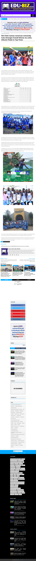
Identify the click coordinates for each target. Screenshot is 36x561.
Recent (12, 348)
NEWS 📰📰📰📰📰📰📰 (15, 426)
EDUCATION (13, 415)
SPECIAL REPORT (14, 443)
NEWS (19, 424)
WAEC (12, 446)
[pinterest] (15, 453)
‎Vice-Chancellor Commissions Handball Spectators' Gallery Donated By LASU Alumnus (29, 274)
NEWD (12, 424)
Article (12, 406)
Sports (19, 443)
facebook (29, 279)
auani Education (18, 406)
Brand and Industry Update (16, 409)
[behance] (21, 453)
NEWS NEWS (22, 426)
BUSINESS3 (13, 412)
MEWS (12, 423)
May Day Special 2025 (15, 471)
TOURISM (21, 445)
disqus (18, 279)
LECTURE (23, 468)
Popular (18, 348)
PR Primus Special (14, 437)
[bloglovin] (17, 453)
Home (2, 32)
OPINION (16, 485)
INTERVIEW (19, 415)
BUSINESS (20, 463)
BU (23, 409)
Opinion (12, 485)
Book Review (13, 407)
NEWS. (12, 427)
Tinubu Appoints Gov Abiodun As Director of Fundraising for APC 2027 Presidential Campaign (20, 513)
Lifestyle (17, 469)
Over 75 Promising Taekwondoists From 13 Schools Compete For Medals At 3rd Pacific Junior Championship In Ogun (6, 274)
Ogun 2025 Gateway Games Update (18, 434)
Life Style (12, 469)
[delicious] (24, 453)
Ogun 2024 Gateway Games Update (16, 432)
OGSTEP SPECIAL (14, 429)
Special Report (21, 491)
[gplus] (14, 453)
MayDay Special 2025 (15, 421)
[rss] (20, 453)
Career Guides (19, 412)
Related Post (3, 263)
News (16, 424)
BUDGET (12, 463)
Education (13, 466)
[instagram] (23, 453)
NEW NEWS (19, 423)
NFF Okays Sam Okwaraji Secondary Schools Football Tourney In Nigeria (20, 549)
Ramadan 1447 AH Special (15, 488)
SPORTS (12, 445)
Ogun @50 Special (14, 430)
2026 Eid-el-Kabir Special (16, 404)
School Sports (21, 440)
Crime (23, 465)
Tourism (16, 445)
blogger (6, 279)
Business (16, 463)
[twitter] (12, 453)
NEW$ (23, 423)
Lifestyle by (13, 418)
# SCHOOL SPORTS (6, 241)
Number (16, 427)
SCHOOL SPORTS (7, 32)
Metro (21, 421)
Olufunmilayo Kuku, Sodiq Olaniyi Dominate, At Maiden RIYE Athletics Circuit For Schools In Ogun (17, 274)
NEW (15, 423)
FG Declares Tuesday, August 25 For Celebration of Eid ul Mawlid (20, 368)
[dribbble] (18, 453)
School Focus (14, 440)
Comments (23, 348)
